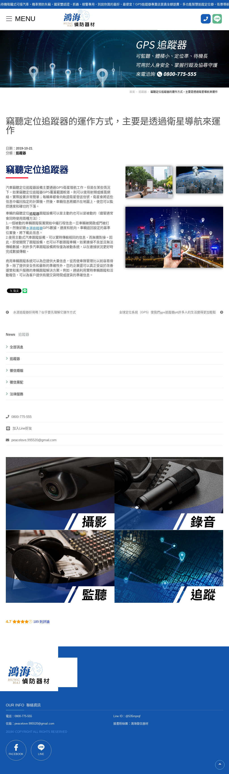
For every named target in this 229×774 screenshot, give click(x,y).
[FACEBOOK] (206, 19)
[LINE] (217, 18)
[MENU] (9, 18)
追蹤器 (143, 92)
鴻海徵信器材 (139, 723)
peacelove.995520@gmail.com (34, 440)
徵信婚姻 (16, 370)
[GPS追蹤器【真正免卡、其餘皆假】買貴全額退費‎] (114, 56)
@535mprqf (132, 716)
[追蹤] (168, 566)
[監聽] (60, 566)
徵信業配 (16, 382)
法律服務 (16, 394)
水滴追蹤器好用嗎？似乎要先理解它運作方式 (44, 312)
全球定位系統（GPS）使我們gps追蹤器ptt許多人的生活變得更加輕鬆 (168, 312)
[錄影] (60, 493)
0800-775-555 (21, 417)
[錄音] (168, 493)
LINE (41, 754)
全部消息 (16, 347)
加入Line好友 (22, 428)
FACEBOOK (16, 754)
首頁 (132, 92)
